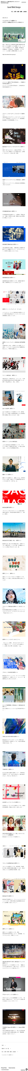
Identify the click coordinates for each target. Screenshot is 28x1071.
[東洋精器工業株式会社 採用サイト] (14, 241)
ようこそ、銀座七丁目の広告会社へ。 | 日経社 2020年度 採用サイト (14, 83)
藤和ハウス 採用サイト (8, 474)
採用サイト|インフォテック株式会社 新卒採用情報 (14, 343)
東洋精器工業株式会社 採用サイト (11, 244)
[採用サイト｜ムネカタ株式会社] (14, 438)
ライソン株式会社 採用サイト (10, 375)
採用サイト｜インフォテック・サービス (12, 309)
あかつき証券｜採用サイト (9, 408)
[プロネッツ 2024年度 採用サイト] (14, 669)
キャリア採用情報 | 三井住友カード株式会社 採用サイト (14, 706)
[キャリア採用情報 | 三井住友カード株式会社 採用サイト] (14, 701)
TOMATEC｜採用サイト (8, 769)
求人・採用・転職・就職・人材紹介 (19, 11)
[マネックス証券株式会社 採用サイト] (14, 859)
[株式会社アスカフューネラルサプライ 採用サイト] (14, 143)
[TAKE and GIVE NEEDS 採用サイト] (14, 733)
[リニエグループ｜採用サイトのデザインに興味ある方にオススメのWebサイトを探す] (14, 41)
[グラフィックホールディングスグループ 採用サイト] (14, 110)
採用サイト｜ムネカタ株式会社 (10, 441)
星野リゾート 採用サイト (9, 573)
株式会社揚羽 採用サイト (8, 507)
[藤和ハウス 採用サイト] (14, 471)
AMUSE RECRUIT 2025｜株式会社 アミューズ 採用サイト (14, 962)
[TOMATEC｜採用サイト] (14, 766)
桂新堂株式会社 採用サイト (9, 277)
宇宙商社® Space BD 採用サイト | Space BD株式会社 (14, 1028)
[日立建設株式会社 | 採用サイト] (14, 208)
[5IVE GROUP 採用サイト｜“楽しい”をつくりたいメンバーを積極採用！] (14, 830)
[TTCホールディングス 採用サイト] (14, 991)
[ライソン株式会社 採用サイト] (14, 372)
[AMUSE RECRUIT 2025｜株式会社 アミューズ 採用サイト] (14, 958)
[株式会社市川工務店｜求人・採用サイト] (14, 537)
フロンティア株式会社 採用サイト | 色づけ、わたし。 (14, 607)
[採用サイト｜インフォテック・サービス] (14, 305)
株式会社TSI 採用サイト (8, 896)
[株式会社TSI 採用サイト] (14, 892)
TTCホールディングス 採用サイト (11, 994)
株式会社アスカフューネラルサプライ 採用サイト (14, 147)
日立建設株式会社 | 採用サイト (10, 211)
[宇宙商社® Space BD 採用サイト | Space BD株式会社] (14, 1024)
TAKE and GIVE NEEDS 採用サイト (11, 736)
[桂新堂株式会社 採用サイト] (14, 274)
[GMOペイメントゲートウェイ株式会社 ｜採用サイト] (14, 176)
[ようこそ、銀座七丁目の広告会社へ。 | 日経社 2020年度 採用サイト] (14, 78)
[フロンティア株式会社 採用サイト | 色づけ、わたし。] (14, 603)
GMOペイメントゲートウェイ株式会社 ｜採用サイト (14, 180)
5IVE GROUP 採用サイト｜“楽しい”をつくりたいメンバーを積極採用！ (14, 834)
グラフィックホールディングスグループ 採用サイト (14, 114)
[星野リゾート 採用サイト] (14, 570)
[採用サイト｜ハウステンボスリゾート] (14, 636)
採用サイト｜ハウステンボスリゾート (11, 639)
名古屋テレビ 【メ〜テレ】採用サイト (12, 802)
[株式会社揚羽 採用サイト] (14, 504)
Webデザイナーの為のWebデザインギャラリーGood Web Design (10, 2)
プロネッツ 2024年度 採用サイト (10, 672)
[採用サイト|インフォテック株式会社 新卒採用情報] (14, 338)
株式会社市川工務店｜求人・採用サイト (12, 540)
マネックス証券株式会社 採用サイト (11, 863)
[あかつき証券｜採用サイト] (14, 405)
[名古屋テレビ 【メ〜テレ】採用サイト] (14, 798)
